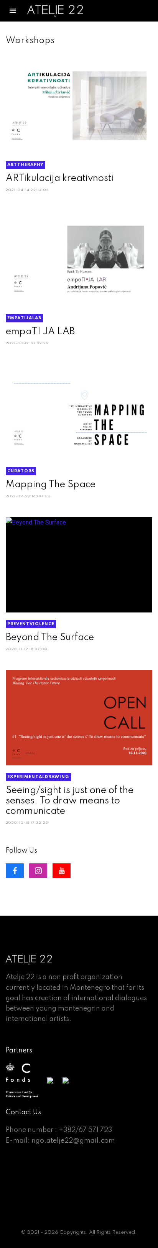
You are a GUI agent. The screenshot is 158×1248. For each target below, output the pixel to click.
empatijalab (24, 318)
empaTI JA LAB (40, 332)
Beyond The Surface (50, 637)
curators (21, 471)
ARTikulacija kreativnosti (60, 178)
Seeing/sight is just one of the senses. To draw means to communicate (69, 801)
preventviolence (30, 624)
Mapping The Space (50, 485)
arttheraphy (25, 165)
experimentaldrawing (38, 777)
